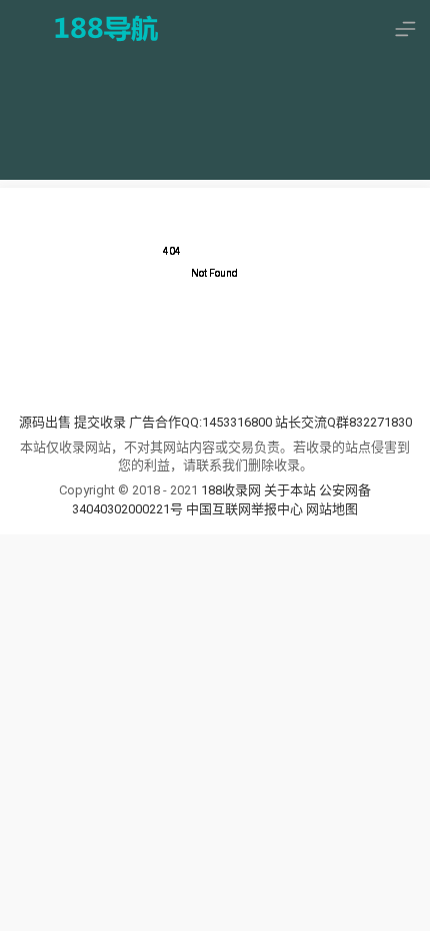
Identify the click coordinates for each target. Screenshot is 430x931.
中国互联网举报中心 (246, 508)
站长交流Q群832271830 (343, 422)
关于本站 (290, 489)
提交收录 (100, 422)
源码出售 (45, 422)
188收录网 (231, 489)
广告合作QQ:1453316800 (200, 422)
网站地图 (332, 508)
